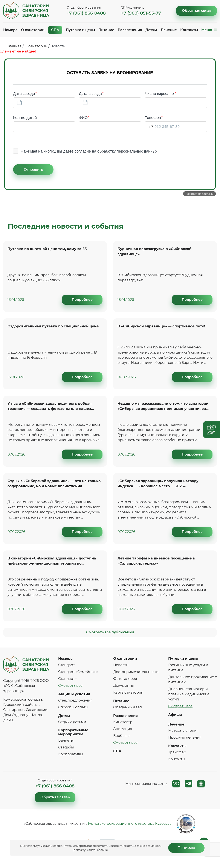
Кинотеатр (122, 722)
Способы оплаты (73, 707)
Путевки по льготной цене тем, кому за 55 (47, 249)
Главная (15, 46)
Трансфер (177, 752)
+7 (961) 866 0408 (86, 13)
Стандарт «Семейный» (78, 672)
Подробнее (82, 300)
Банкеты (66, 740)
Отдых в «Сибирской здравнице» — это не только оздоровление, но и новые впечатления (54, 483)
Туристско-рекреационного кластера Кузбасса (129, 824)
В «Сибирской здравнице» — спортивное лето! (161, 326)
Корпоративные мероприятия (73, 732)
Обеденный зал (127, 707)
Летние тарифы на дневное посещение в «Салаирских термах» (156, 560)
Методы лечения (183, 731)
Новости (120, 665)
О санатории (32, 30)
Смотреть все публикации (110, 632)
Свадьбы (66, 747)
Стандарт (66, 665)
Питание (106, 30)
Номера (10, 30)
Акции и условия (74, 694)
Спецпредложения (75, 700)
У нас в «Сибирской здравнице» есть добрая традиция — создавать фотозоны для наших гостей (50, 407)
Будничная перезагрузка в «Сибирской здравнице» (154, 251)
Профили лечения (185, 737)
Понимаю (186, 848)
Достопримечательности (136, 672)
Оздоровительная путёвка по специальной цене (53, 326)
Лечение (169, 30)
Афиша (175, 715)
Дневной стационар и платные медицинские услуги (188, 694)
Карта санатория (128, 692)
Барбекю (121, 736)
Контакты (189, 30)
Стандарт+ (67, 679)
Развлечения (130, 30)
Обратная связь (196, 11)
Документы (123, 686)
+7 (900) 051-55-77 (141, 13)
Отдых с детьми (72, 722)
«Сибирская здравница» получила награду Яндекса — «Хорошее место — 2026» (158, 483)
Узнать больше (97, 850)
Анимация (122, 729)
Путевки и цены (80, 30)
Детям (151, 30)
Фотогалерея (125, 679)
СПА (55, 30)
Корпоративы (70, 754)
